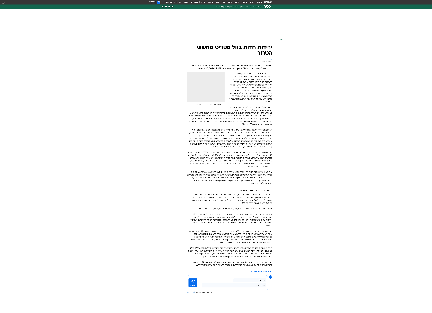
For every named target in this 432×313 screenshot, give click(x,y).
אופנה (186, 2)
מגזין (242, 7)
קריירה (226, 7)
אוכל (217, 2)
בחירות (244, 2)
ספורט (252, 2)
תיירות (203, 2)
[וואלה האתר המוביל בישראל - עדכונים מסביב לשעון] (268, 2)
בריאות (210, 2)
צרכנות (252, 7)
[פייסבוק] (162, 6)
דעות (247, 7)
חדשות (259, 2)
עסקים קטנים (234, 7)
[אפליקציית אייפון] (169, 6)
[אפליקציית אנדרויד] (172, 6)
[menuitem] (258, 2)
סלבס (230, 2)
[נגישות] (3, 2)
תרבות (237, 2)
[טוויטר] (166, 6)
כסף (223, 2)
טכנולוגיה (194, 2)
